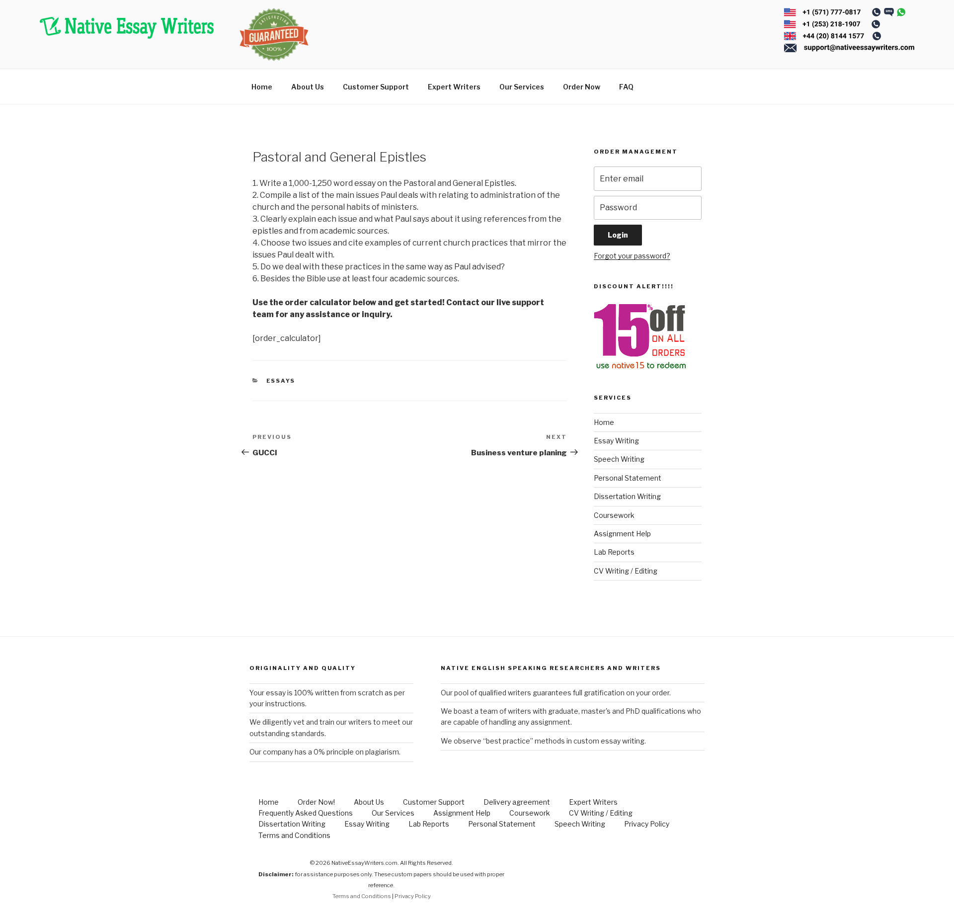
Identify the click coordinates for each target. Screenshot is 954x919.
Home (261, 87)
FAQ (626, 87)
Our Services (521, 87)
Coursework (614, 515)
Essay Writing (616, 440)
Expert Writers (454, 87)
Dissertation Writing (627, 496)
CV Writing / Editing (625, 571)
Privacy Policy (646, 824)
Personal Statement (627, 478)
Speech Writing (619, 459)
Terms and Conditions (294, 835)
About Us (307, 87)
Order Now (581, 87)
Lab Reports (614, 552)
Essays (281, 380)
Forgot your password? (632, 255)
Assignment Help (622, 533)
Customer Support (376, 87)
